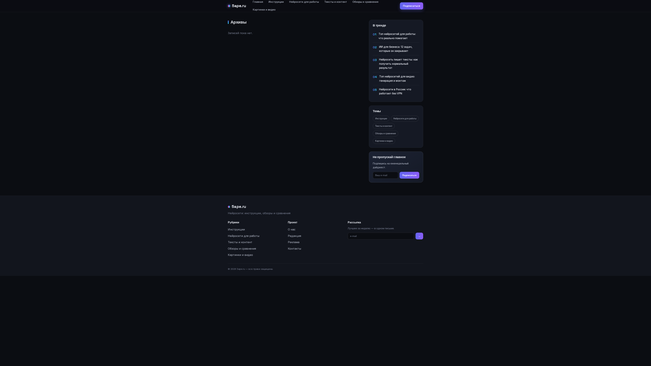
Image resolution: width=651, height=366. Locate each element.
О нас (291, 229)
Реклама (293, 242)
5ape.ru (239, 5)
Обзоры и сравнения (385, 133)
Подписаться (411, 5)
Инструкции (381, 118)
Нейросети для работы (404, 118)
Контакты (294, 248)
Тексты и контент (383, 126)
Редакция (294, 236)
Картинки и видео (264, 9)
